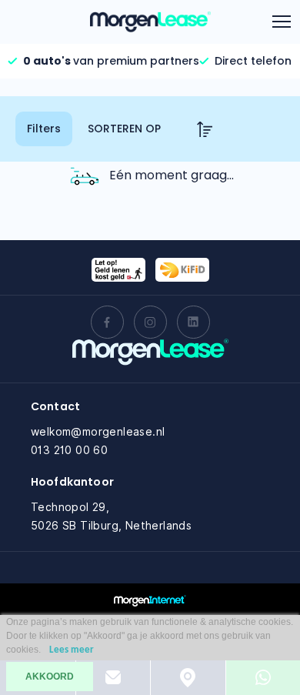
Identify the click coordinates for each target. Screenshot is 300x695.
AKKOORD (49, 676)
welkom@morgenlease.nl (98, 432)
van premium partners (111, 60)
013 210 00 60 (69, 450)
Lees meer (71, 650)
